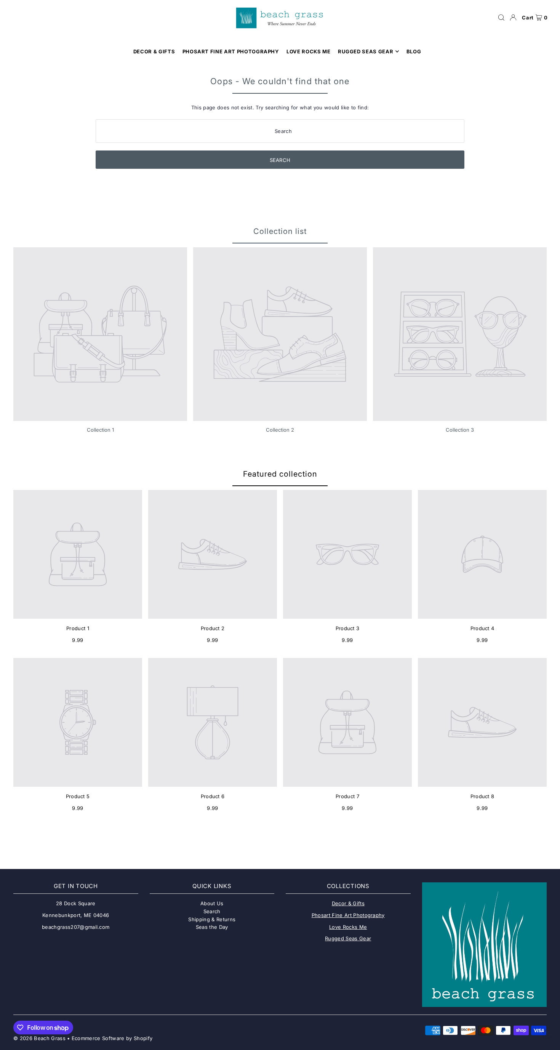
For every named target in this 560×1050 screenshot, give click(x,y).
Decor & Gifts (348, 903)
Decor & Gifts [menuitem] (154, 51)
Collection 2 (280, 430)
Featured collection (280, 474)
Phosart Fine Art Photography (348, 915)
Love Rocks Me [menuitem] (308, 51)
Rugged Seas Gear (348, 938)
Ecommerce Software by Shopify (112, 1038)
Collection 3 (460, 430)
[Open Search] (501, 17)
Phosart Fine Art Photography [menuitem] (230, 51)
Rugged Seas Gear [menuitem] (365, 51)
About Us (212, 903)
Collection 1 (100, 430)
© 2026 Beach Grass (39, 1038)
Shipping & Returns (211, 919)
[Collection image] (100, 334)
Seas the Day (212, 927)
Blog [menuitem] (413, 51)
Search (212, 911)
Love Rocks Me (348, 927)
